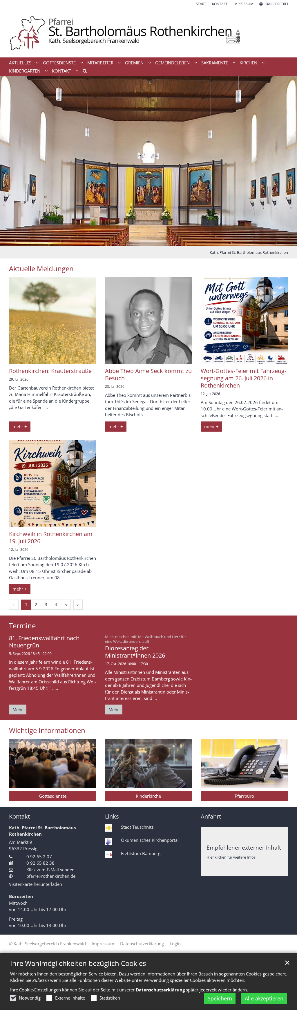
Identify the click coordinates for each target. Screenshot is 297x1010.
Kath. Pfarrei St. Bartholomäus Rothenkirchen (249, 252)
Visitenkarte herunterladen (35, 884)
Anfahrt (211, 816)
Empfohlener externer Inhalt (244, 847)
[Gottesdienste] (52, 763)
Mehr (17, 709)
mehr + (19, 426)
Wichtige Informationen (47, 730)
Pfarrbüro (244, 796)
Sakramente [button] (214, 63)
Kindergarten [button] (24, 71)
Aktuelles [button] (20, 63)
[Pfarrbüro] (244, 763)
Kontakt (19, 816)
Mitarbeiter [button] (100, 63)
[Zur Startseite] (148, 32)
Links (112, 816)
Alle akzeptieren (264, 998)
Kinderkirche (148, 796)
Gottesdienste (52, 796)
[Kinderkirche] (148, 763)
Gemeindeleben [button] (172, 63)
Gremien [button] (134, 63)
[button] (83, 72)
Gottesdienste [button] (59, 63)
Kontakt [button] (61, 71)
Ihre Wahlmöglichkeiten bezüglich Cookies (78, 963)
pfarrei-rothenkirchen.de (50, 876)
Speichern (220, 998)
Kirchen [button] (248, 63)
